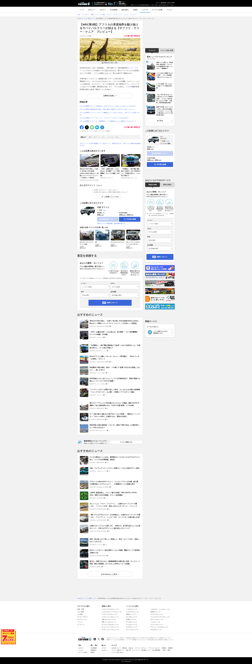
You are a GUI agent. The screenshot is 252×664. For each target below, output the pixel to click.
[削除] (15, 629)
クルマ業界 (80, 612)
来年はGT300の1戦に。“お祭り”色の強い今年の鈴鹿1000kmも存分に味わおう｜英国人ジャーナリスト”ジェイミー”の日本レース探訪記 (89, 173)
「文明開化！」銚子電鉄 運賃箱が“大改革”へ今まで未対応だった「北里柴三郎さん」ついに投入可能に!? (130, 172)
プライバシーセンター (154, 648)
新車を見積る (167, 184)
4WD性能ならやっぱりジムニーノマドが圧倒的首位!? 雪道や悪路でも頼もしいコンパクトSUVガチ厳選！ (115, 380)
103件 (104, 210)
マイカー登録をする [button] (126, 442)
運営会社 (124, 648)
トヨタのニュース (131, 609)
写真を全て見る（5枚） (111, 62)
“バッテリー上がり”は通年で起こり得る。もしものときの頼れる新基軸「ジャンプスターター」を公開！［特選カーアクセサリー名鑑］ (115, 391)
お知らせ (131, 648)
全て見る (160, 120)
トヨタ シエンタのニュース (110, 617)
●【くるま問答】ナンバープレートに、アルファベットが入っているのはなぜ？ (104, 118)
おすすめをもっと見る (109, 574)
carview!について (116, 648)
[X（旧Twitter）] (98, 639)
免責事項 (170, 648)
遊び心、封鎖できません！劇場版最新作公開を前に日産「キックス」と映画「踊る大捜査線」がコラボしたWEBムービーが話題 (115, 562)
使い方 (100, 185)
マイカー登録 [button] (166, 143)
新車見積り (125, 10)
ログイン (158, 2)
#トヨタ (110, 137)
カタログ (103, 10)
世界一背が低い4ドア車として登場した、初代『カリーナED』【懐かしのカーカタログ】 (115, 540)
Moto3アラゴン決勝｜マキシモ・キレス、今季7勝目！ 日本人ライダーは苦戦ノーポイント (114, 358)
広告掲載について (146, 650)
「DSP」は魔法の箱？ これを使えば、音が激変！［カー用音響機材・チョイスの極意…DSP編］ (110, 172)
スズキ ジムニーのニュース (110, 629)
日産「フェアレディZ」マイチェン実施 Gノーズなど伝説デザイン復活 (114, 468)
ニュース (145, 10)
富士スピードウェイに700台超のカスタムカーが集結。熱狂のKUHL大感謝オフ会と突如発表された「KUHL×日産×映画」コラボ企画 (114, 404)
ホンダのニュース (131, 617)
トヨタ (128, 87)
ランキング (152, 50)
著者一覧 (128, 650)
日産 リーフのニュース (109, 622)
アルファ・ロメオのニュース (159, 627)
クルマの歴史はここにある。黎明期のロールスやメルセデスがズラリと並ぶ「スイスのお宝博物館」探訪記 (115, 458)
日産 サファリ (103, 207)
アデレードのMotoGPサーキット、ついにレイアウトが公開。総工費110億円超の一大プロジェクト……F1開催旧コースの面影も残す (114, 483)
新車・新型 (80, 609)
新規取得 (163, 2)
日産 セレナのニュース (109, 619)
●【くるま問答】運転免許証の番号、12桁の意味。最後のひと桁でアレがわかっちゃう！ (107, 109)
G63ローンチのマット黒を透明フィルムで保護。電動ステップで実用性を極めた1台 (115, 551)
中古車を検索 (131, 219)
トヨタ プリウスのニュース (110, 609)
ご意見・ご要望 (166, 650)
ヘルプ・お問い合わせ (117, 652)
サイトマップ (135, 650)
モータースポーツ (82, 617)
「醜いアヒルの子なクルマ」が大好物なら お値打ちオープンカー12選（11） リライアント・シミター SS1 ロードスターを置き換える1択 (115, 516)
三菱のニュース (131, 619)
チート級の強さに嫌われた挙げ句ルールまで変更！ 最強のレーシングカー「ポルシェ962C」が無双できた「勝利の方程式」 (115, 415)
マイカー (170, 10)
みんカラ (104, 650)
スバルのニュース (131, 624)
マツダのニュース (131, 622)
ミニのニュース (155, 622)
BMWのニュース (155, 612)
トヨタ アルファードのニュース (111, 612)
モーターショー (82, 619)
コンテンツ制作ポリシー (118, 650)
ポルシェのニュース (156, 619)
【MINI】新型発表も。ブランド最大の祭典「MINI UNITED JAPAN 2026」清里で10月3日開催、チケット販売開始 (113, 494)
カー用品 (80, 614)
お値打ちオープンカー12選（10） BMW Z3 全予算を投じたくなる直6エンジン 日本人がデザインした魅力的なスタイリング (115, 527)
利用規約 (164, 648)
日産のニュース (131, 614)
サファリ (130, 68)
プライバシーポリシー (141, 648)
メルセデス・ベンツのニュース (160, 609)
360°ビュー (91, 10)
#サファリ (97, 137)
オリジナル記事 (157, 10)
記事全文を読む (109, 95)
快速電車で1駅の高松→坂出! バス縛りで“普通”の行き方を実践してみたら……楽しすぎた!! (115, 369)
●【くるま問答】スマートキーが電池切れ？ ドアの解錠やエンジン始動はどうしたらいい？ (108, 121)
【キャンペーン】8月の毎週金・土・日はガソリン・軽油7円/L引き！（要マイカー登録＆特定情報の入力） (110, 144)
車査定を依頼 (152, 184)
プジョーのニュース (156, 624)
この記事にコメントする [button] (111, 196)
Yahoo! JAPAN (171, 2)
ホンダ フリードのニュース (110, 627)
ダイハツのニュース (132, 629)
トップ (81, 10)
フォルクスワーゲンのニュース (160, 617)
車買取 (135, 10)
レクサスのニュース (132, 612)
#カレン (118, 137)
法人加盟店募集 (156, 650)
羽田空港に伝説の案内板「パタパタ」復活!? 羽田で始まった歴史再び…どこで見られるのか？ (115, 426)
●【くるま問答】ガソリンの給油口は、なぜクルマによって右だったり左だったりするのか (108, 106)
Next (141, 160)
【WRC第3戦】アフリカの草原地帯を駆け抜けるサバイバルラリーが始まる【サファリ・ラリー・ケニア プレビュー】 (109, 28)
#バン (104, 137)
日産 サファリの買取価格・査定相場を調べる (111, 223)
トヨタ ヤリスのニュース (109, 614)
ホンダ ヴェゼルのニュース (110, 624)
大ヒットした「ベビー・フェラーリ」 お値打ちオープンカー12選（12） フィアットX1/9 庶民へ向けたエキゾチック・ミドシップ (113, 505)
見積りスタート (112, 302)
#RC (90, 137)
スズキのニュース (131, 627)
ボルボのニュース (155, 629)
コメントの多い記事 (167, 50)
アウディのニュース (156, 614)
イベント (80, 622)
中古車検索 (113, 10)
